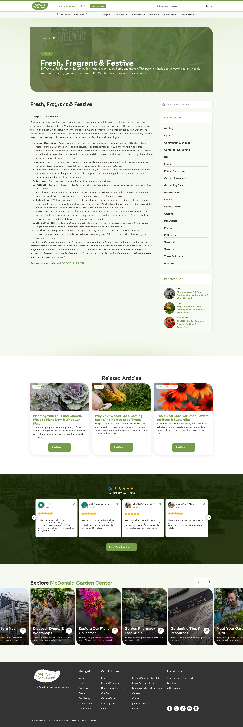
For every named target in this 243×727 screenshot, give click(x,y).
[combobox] (174, 6)
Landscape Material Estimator (147, 688)
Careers (136, 693)
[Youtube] (189, 708)
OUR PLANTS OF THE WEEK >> (74, 263)
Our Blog (83, 688)
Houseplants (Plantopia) (113, 688)
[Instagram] (176, 708)
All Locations (173, 688)
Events (81, 693)
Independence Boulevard (180, 678)
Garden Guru (85, 703)
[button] (34, 517)
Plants (104, 678)
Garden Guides (109, 698)
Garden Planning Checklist (145, 678)
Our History (84, 698)
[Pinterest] (196, 708)
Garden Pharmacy (110, 683)
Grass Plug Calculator (143, 683)
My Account (84, 708)
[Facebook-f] (169, 708)
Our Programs (108, 703)
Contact (136, 698)
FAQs (104, 708)
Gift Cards (106, 693)
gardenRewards (140, 703)
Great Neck (173, 683)
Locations (83, 683)
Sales (81, 678)
